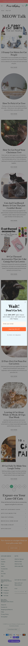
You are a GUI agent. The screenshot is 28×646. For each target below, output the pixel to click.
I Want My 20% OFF (14, 329)
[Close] (25, 302)
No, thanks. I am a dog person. (14, 335)
